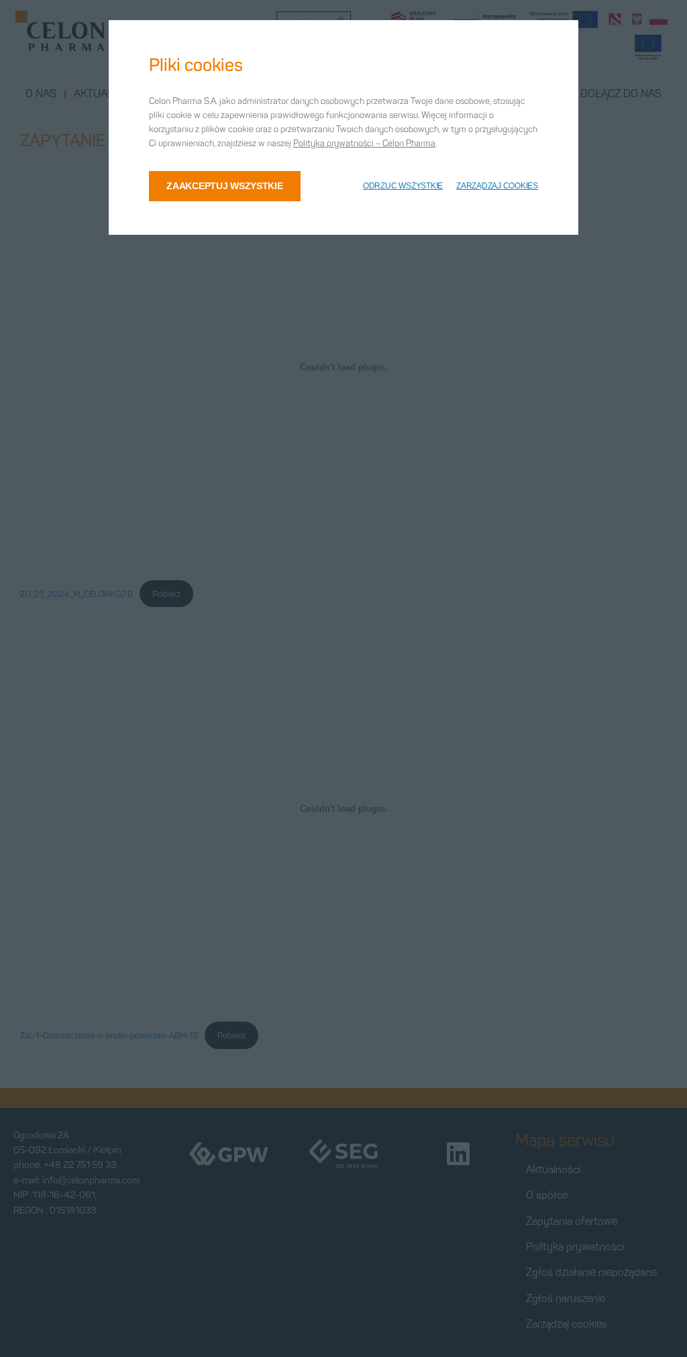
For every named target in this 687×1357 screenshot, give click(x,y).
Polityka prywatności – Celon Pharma (364, 143)
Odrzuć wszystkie (403, 186)
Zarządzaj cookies (497, 186)
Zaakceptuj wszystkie (224, 185)
